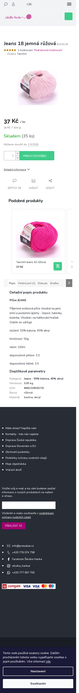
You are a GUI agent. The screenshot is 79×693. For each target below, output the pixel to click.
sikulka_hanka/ (21, 566)
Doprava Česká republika (21, 440)
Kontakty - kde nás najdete (22, 434)
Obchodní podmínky (18, 452)
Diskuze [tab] (42, 283)
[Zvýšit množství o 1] (17, 153)
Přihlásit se (13, 525)
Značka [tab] (54, 283)
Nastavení (38, 671)
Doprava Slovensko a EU (21, 446)
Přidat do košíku (34, 156)
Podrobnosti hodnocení (48, 50)
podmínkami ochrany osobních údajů (28, 515)
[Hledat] (6, 4)
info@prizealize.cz (23, 546)
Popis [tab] (12, 283)
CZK (29, 4)
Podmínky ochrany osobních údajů (26, 458)
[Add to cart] (57, 266)
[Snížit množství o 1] (17, 158)
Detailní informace (15, 169)
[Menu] (69, 4)
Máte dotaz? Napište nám (21, 428)
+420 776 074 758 (23, 552)
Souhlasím (38, 683)
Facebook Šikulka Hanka (27, 559)
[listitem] (38, 241)
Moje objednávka (16, 464)
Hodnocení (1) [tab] (26, 283)
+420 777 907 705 (23, 572)
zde (48, 661)
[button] (8, 241)
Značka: (16, 54)
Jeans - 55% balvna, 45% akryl (43, 378)
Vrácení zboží (13, 470)
